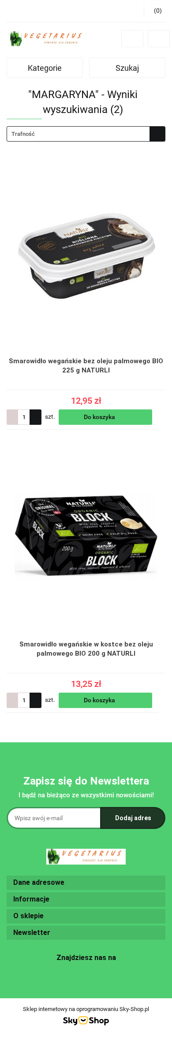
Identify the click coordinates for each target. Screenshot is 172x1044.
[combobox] (86, 134)
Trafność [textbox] (23, 134)
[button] (86, 883)
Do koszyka (100, 416)
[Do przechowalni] (161, 417)
